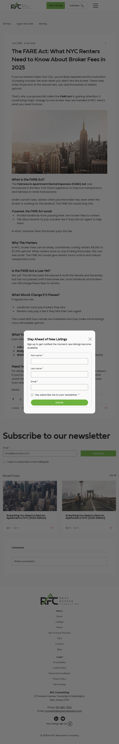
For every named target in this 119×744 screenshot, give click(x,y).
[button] (90, 339)
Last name (37, 368)
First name (37, 355)
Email (34, 381)
